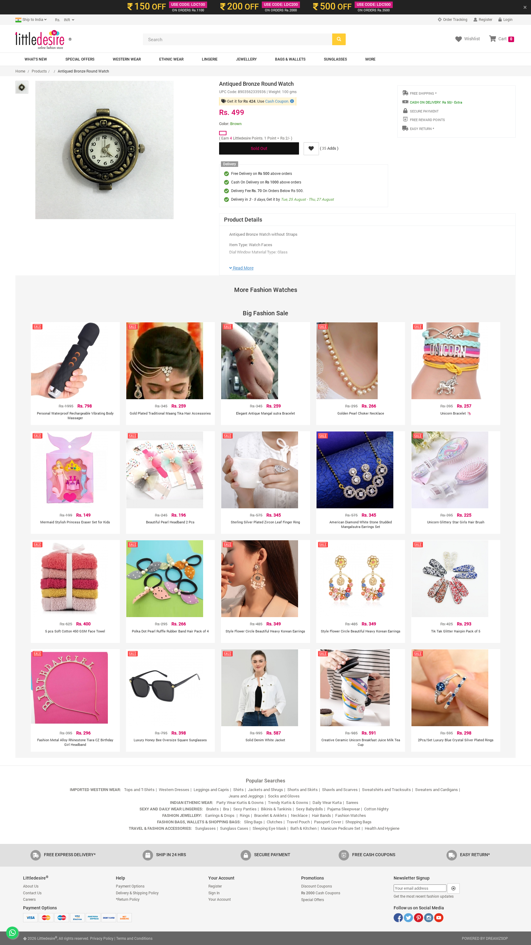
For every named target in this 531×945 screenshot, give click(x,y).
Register (485, 19)
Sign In (214, 892)
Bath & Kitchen (303, 828)
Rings (245, 815)
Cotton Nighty (376, 809)
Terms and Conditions (134, 938)
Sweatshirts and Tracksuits (386, 789)
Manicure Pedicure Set (340, 828)
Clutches (274, 822)
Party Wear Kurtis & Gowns (240, 802)
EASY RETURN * (422, 128)
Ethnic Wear (171, 59)
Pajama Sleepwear (343, 809)
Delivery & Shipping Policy (137, 892)
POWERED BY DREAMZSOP (485, 938)
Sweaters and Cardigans (436, 789)
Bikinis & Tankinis (276, 809)
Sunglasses (335, 59)
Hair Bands (321, 815)
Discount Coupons (316, 886)
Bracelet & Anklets (270, 815)
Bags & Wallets (290, 59)
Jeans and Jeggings (246, 796)
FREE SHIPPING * (423, 93)
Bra (226, 809)
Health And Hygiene (382, 828)
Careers (29, 899)
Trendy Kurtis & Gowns (288, 802)
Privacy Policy (101, 938)
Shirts (238, 789)
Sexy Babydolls (309, 809)
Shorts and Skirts (302, 789)
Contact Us (32, 892)
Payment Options (130, 886)
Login (507, 19)
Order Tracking (454, 19)
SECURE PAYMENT (424, 111)
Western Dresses (174, 789)
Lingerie (210, 59)
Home (20, 71)
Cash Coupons (320, 892)
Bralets (212, 809)
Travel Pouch (298, 822)
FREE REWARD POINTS (427, 119)
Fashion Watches (350, 815)
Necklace (299, 815)
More (370, 59)
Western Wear (127, 59)
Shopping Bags (358, 822)
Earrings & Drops (220, 815)
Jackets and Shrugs (265, 789)
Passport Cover (327, 822)
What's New (36, 59)
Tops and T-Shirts (139, 789)
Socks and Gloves (284, 796)
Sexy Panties (245, 809)
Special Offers (79, 59)
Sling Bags (253, 822)
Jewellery (246, 59)
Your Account (219, 899)
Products (39, 71)
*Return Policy (128, 899)
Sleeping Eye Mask (269, 828)
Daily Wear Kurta (327, 802)
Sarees (352, 802)
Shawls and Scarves (340, 789)
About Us (30, 886)
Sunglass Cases (234, 828)
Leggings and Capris (211, 789)
